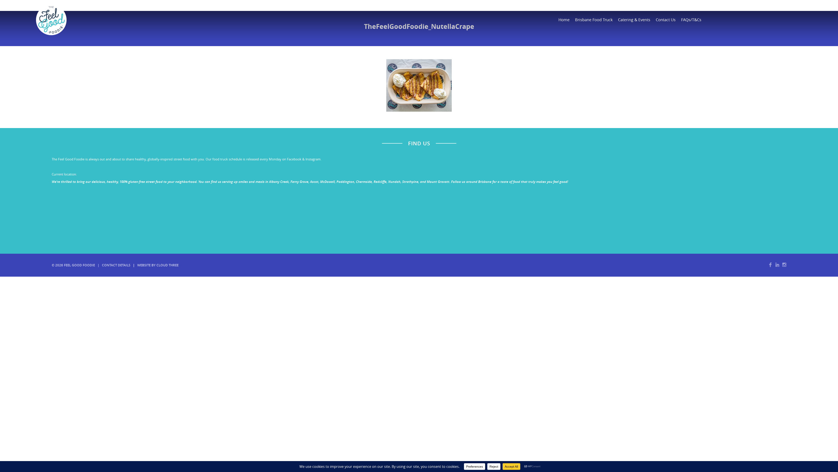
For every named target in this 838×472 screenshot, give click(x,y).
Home (564, 19)
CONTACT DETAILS (116, 265)
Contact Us (666, 19)
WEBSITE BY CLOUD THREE (158, 265)
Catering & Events (634, 19)
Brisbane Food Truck (594, 19)
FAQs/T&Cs (691, 19)
